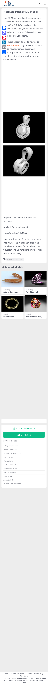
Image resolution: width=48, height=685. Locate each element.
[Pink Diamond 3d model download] (35, 279)
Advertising (24, 676)
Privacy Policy (38, 674)
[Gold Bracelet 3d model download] (12, 303)
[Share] (4, 52)
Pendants (17, 45)
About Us (29, 674)
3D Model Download (17, 674)
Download (26, 434)
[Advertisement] (24, 88)
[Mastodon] (4, 32)
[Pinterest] (4, 37)
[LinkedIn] (4, 42)
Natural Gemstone (10, 292)
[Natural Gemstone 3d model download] (12, 279)
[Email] (4, 47)
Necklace (7, 45)
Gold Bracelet (8, 316)
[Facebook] (4, 27)
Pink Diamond (32, 292)
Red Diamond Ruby (34, 316)
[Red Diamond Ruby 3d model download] (35, 303)
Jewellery (7, 290)
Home (6, 674)
